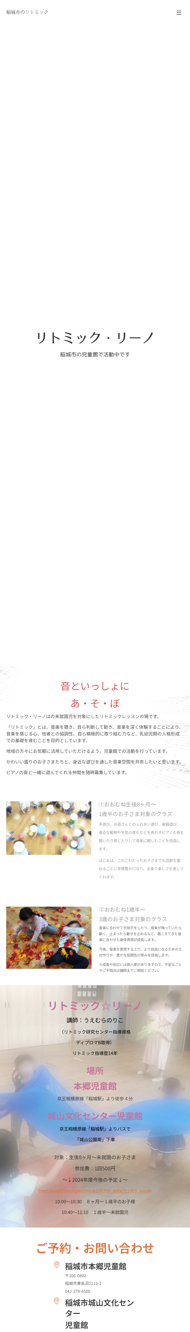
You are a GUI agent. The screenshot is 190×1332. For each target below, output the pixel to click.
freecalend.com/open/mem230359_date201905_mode (95, 1190)
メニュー (179, 12)
